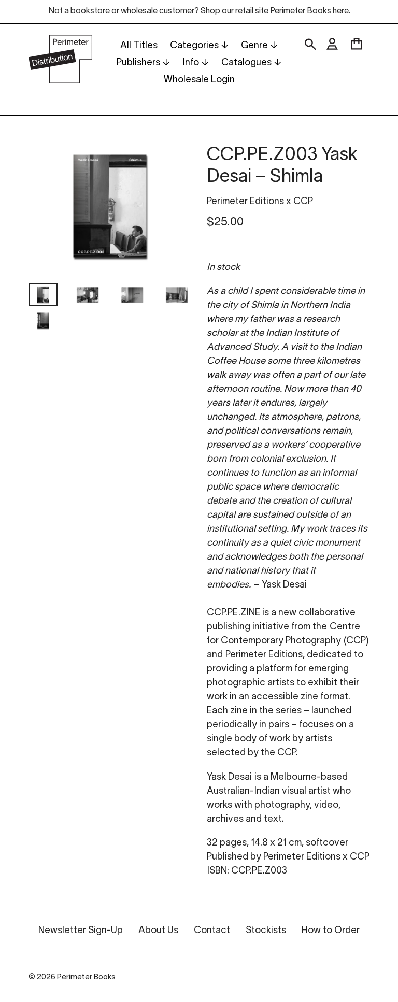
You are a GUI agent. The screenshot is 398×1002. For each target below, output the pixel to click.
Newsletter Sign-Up (80, 930)
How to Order (331, 930)
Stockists (266, 930)
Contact (212, 930)
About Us (158, 930)
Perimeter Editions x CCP (260, 201)
